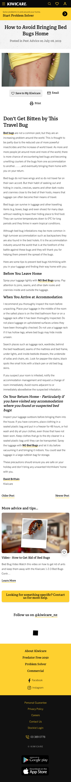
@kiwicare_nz (46, 615)
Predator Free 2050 (35, 657)
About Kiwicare (35, 651)
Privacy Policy (35, 708)
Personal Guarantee (35, 702)
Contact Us (35, 721)
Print (37, 103)
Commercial (35, 671)
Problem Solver (35, 664)
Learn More (9, 580)
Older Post (8, 495)
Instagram (37, 687)
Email (55, 92)
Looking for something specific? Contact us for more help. (35, 596)
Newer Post (62, 495)
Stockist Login (35, 727)
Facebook (37, 680)
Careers (35, 715)
